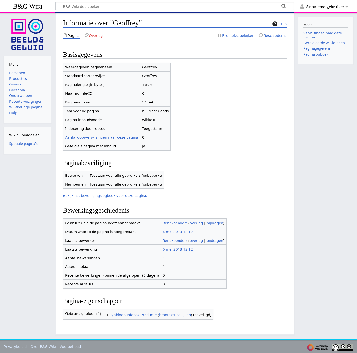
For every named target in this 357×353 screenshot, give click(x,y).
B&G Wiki (27, 6)
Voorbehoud (70, 346)
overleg (196, 222)
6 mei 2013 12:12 (178, 231)
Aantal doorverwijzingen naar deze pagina (101, 137)
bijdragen (215, 222)
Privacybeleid (15, 346)
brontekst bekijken (175, 314)
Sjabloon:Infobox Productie (134, 314)
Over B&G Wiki (43, 346)
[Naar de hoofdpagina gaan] (28, 34)
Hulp (283, 23)
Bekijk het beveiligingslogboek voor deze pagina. (105, 195)
